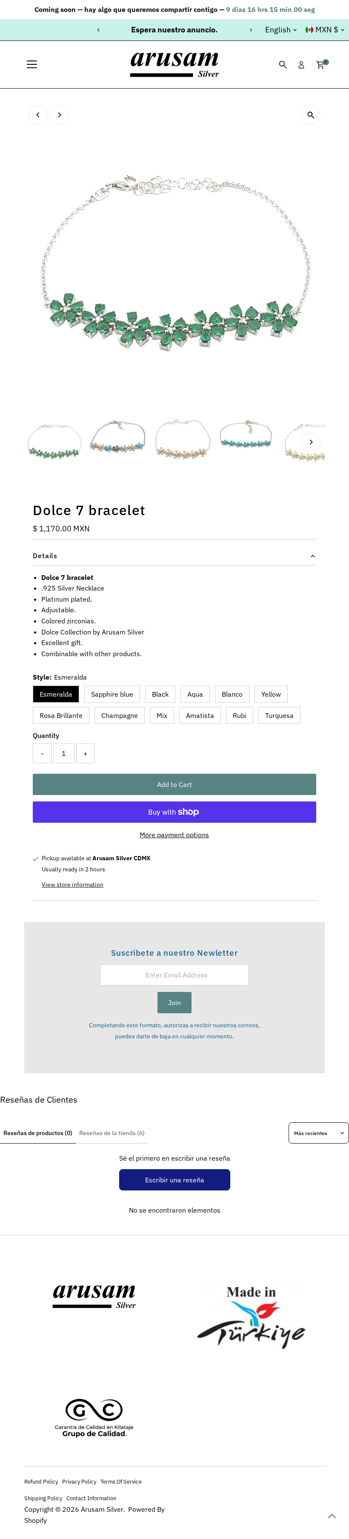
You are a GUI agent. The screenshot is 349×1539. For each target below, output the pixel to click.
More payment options (174, 834)
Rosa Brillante (61, 715)
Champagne (119, 715)
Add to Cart (174, 784)
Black (160, 694)
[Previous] (98, 30)
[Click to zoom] (310, 115)
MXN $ (326, 30)
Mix (162, 715)
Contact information (91, 1498)
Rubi (239, 715)
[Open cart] (320, 65)
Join (174, 1002)
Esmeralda (56, 694)
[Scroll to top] (331, 1515)
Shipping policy (43, 1498)
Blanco (232, 694)
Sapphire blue (112, 694)
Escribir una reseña (174, 1180)
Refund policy (41, 1481)
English (278, 30)
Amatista (200, 715)
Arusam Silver (102, 1509)
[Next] (250, 30)
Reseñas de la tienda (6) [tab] (112, 1133)
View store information (72, 885)
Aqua (195, 694)
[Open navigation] (32, 64)
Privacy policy (79, 1481)
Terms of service (121, 1481)
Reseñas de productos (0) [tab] (37, 1133)
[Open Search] (283, 65)
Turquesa (279, 715)
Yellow (271, 694)
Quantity (46, 735)
